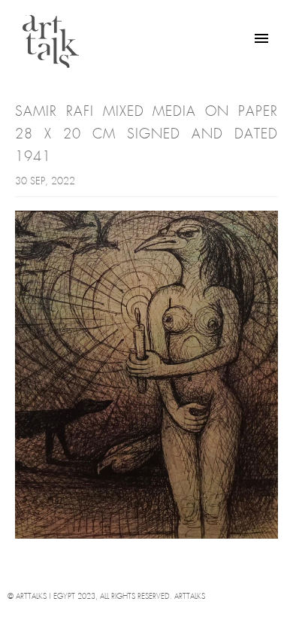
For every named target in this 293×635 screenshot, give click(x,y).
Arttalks (189, 597)
